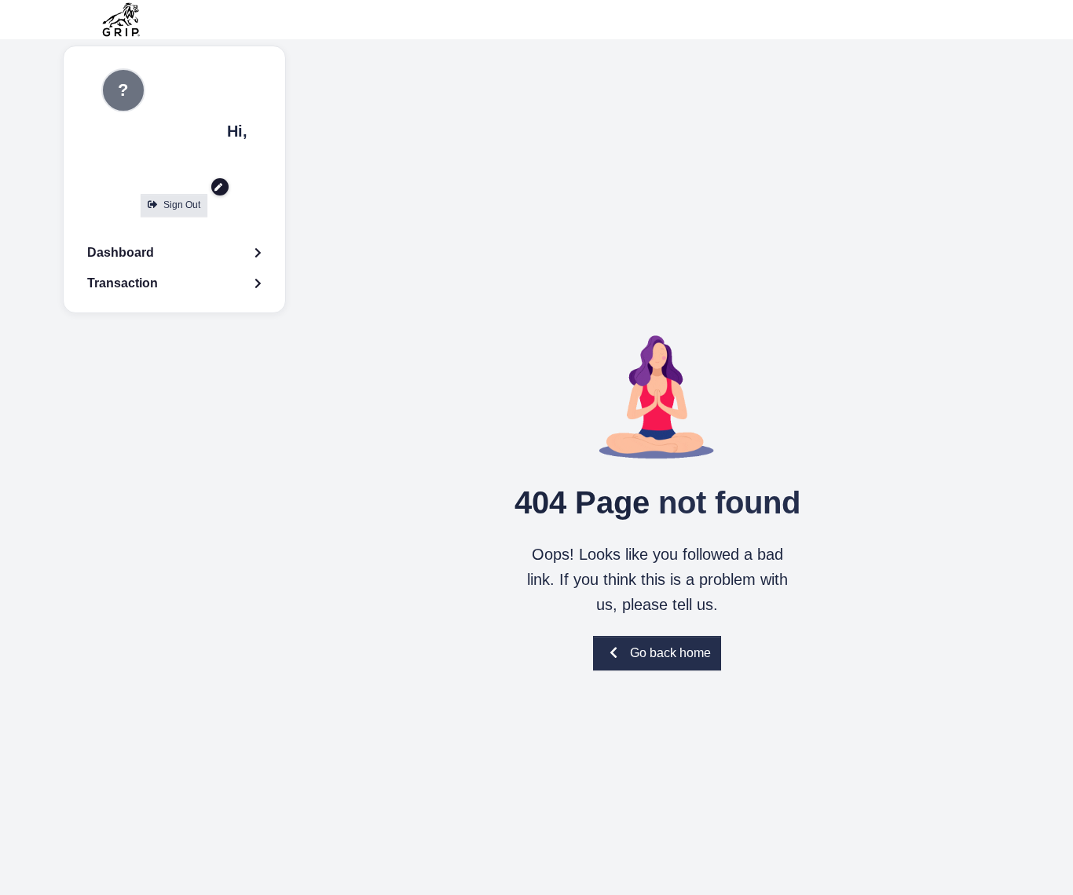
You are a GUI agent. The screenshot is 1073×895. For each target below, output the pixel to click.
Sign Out (181, 204)
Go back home (670, 652)
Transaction (122, 283)
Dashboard (120, 252)
